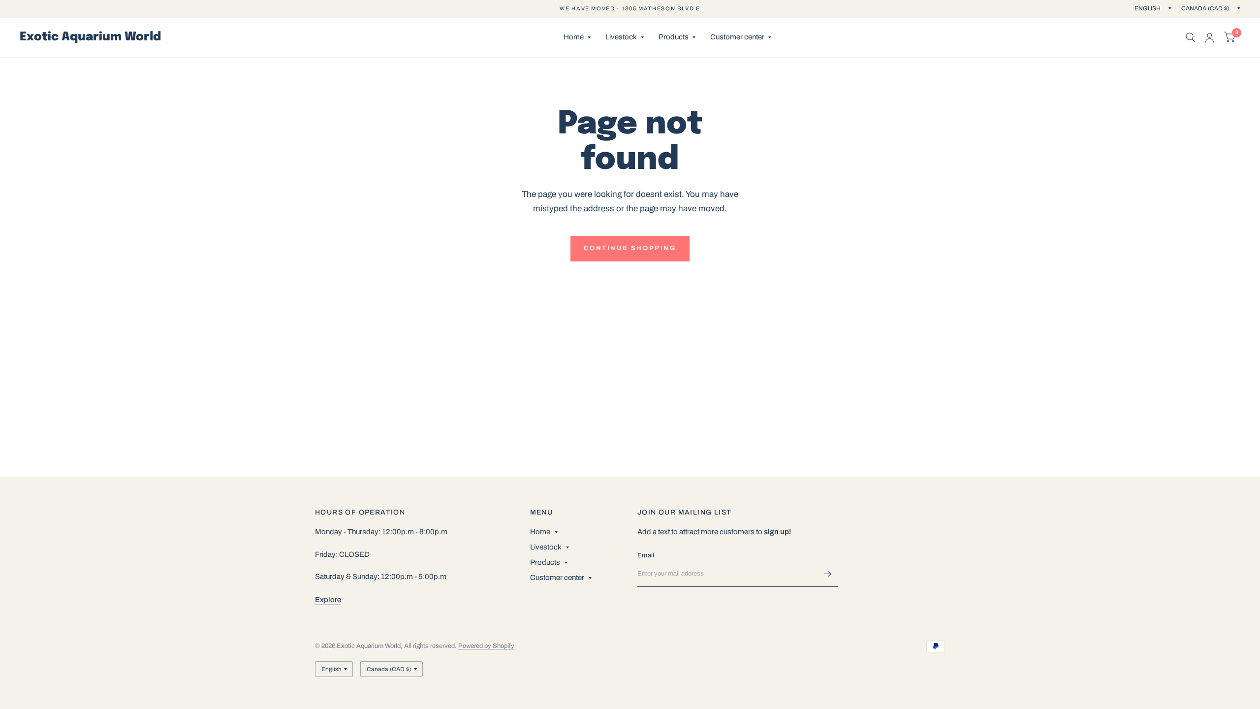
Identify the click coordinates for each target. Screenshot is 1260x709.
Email (645, 555)
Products (674, 37)
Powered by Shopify (486, 646)
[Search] (1190, 37)
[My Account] (1209, 37)
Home (574, 37)
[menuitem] (577, 37)
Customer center (737, 37)
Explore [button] (328, 600)
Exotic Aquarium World (90, 37)
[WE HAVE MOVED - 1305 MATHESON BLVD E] (630, 8)
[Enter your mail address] (828, 574)
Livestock (621, 37)
